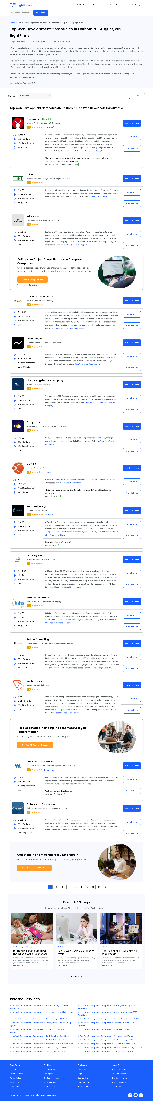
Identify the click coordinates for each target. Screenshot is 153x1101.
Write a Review (50, 1082)
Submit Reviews (116, 5)
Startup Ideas (49, 1086)
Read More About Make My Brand (68, 587)
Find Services (49, 1069)
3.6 (29, 388)
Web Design (63, 947)
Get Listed (40, 13)
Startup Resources (51, 1078)
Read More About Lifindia (98, 196)
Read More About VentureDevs (67, 713)
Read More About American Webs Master (77, 784)
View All (75, 976)
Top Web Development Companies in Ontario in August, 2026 (106, 1051)
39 (99, 887)
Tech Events (83, 1086)
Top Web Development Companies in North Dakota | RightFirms (39, 1040)
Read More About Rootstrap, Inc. (87, 364)
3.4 (29, 430)
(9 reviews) (49, 127)
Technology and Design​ (23, 947)
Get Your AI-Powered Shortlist (35, 745)
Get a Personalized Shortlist (34, 868)
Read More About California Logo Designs (68, 328)
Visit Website (132, 148)
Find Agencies (49, 1073)
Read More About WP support (75, 245)
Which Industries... (119, 1082)
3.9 (29, 224)
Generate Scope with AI (32, 279)
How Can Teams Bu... (120, 1073)
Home (12, 22)
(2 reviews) (49, 472)
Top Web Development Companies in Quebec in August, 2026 (106, 1040)
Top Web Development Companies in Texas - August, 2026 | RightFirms (111, 1019)
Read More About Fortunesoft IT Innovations (90, 829)
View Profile (132, 137)
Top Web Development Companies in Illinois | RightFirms (104, 1029)
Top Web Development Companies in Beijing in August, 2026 (38, 1051)
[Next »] (105, 887)
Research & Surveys (134, 5)
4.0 (29, 183)
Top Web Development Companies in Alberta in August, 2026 (38, 1047)
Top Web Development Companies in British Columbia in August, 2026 (110, 1047)
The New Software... (120, 1078)
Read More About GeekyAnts (93, 151)
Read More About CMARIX (70, 483)
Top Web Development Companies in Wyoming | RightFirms (106, 1036)
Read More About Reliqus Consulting (98, 668)
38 (93, 887)
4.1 (28, 563)
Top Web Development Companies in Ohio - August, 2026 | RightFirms (42, 1012)
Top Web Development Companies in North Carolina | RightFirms (40, 1036)
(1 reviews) (49, 514)
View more (116, 1086)
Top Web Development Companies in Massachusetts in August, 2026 (42, 1043)
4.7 (29, 127)
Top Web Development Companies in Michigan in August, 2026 (107, 1043)
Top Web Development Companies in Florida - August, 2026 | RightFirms (43, 1019)
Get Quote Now (132, 123)
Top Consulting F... (119, 1069)
